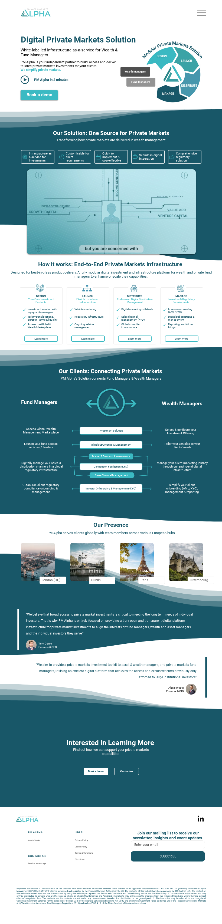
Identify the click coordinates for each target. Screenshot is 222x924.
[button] (140, 82)
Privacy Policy (81, 840)
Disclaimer (80, 859)
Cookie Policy (81, 847)
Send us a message (37, 863)
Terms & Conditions (84, 853)
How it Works (34, 840)
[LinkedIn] (200, 819)
